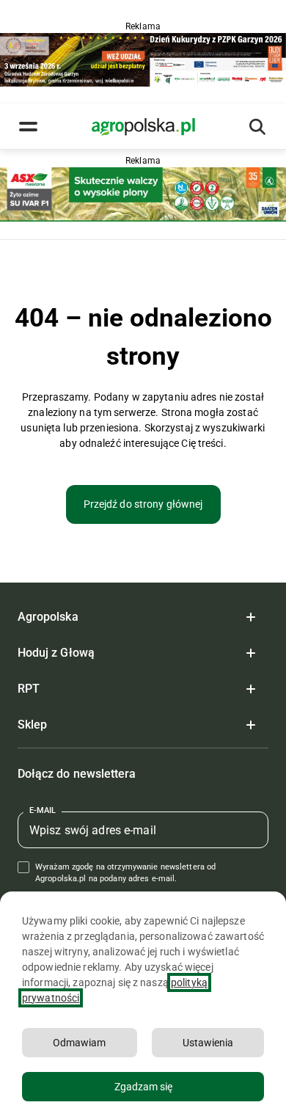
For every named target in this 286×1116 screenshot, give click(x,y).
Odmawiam (79, 1042)
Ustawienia (208, 1042)
